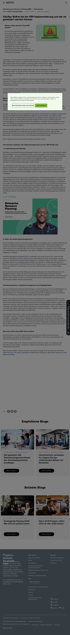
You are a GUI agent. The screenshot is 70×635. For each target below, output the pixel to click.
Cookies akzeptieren (41, 105)
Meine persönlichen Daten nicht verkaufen (23, 105)
